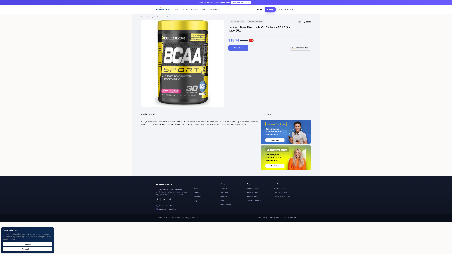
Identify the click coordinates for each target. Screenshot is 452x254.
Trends (185, 9)
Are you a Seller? (287, 9)
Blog (203, 9)
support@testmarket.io (167, 209)
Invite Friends (225, 205)
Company (212, 9)
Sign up (270, 9)
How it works (225, 196)
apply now (275, 140)
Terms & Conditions (254, 201)
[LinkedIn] (158, 199)
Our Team (224, 192)
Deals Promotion (280, 192)
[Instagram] (164, 199)
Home (143, 17)
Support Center (253, 188)
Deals (176, 9)
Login (259, 9)
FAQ (222, 201)
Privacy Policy (252, 192)
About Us (224, 188)
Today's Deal (153, 17)
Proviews (194, 9)
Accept (27, 244)
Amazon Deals (165, 17)
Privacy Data (252, 196)
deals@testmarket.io (282, 196)
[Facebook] (170, 199)
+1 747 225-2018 (165, 206)
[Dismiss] (449, 2)
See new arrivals (240, 3)
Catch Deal (238, 48)
